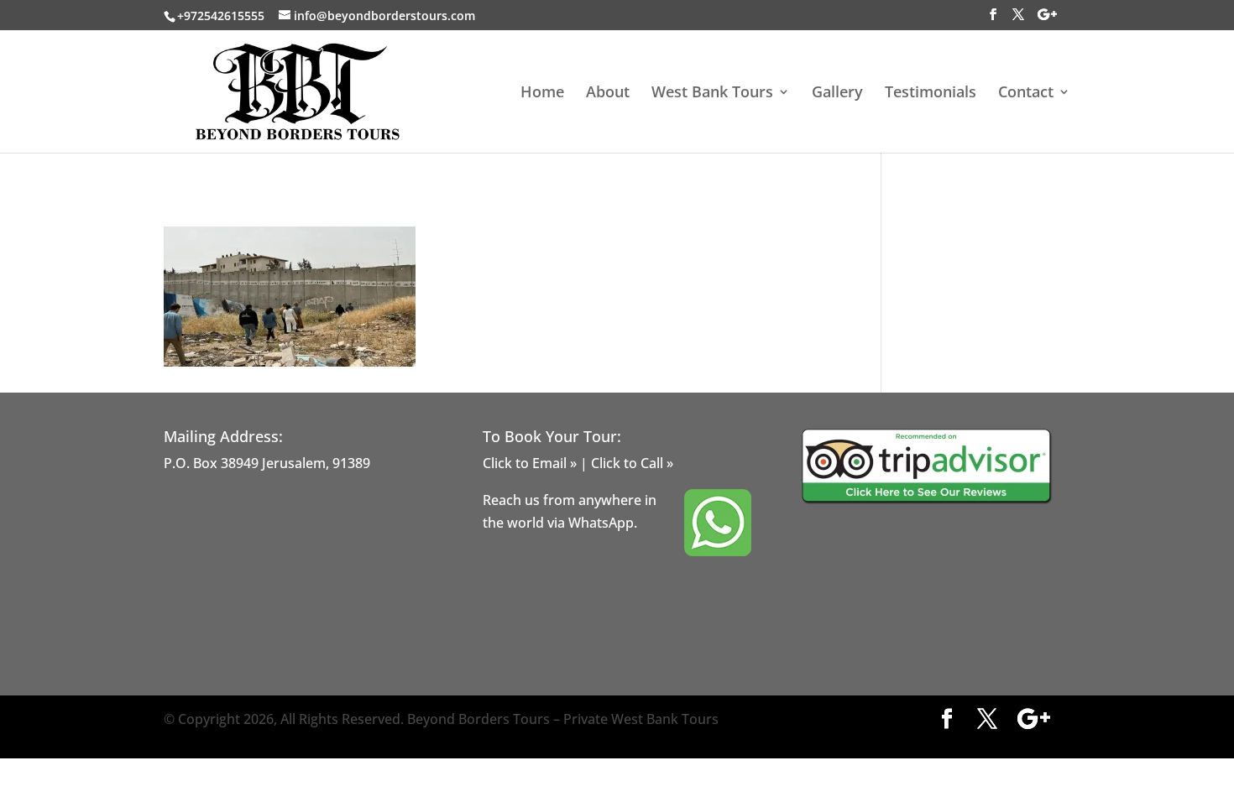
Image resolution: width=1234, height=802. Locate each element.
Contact (1026, 94)
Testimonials (930, 94)
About (608, 94)
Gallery (837, 94)
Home (542, 94)
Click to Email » (530, 463)
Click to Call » (632, 463)
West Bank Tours (712, 94)
